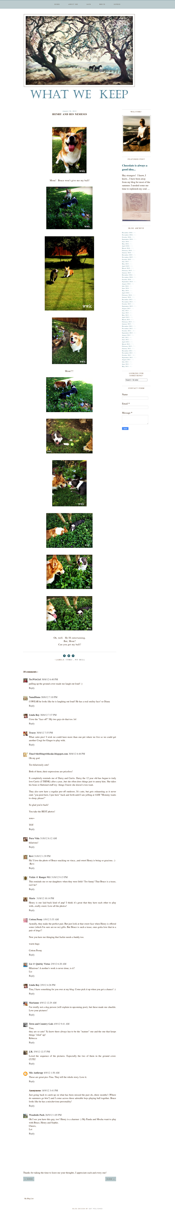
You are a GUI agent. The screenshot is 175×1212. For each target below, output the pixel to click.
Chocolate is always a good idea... (134, 167)
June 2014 (125, 288)
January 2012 (126, 348)
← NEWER (29, 1179)
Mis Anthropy (36, 1072)
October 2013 (127, 304)
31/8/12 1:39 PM (42, 856)
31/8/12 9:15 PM (59, 877)
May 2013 (125, 315)
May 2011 (125, 366)
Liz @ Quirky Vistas (39, 964)
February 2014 (127, 295)
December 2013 (127, 299)
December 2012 (127, 326)
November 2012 (127, 328)
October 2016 (127, 237)
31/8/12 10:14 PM (45, 898)
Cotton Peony (35, 919)
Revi (31, 856)
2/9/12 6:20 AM (58, 963)
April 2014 (126, 293)
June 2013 (125, 313)
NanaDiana (34, 697)
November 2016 (127, 235)
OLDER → (111, 1179)
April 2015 (126, 266)
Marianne (34, 1002)
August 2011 (126, 359)
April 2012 (126, 342)
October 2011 (127, 355)
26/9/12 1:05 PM (53, 1114)
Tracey (32, 732)
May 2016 (125, 244)
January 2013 (126, 324)
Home (57, 4)
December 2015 (127, 255)
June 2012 (125, 339)
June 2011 (125, 364)
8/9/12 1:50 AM (51, 1072)
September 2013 (127, 306)
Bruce (102, 4)
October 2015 (127, 259)
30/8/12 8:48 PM (77, 753)
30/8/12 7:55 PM (45, 732)
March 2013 (126, 319)
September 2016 (127, 239)
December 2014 (127, 275)
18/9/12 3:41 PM (50, 1090)
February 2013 (127, 322)
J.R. (31, 1051)
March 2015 (126, 268)
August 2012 (126, 335)
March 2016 (126, 248)
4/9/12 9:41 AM (61, 1023)
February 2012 (127, 346)
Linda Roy (34, 715)
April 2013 (126, 317)
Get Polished (96, 1208)
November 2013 (127, 302)
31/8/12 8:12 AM (48, 838)
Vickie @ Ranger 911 (40, 877)
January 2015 (126, 273)
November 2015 (127, 257)
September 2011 (127, 357)
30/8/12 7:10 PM (49, 697)
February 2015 (127, 270)
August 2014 (126, 284)
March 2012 (126, 344)
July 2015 (125, 261)
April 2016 (126, 246)
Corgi (69, 660)
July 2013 (125, 310)
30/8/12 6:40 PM (50, 679)
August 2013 (126, 308)
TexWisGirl (35, 679)
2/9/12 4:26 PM (47, 985)
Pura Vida (34, 838)
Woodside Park (37, 1115)
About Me (73, 4)
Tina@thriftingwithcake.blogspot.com (48, 753)
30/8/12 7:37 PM (48, 714)
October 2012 (127, 331)
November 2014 (127, 277)
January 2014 (126, 297)
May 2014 (125, 290)
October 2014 (127, 279)
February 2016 (127, 250)
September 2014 (127, 281)
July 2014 (125, 286)
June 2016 (125, 241)
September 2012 (127, 333)
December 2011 (127, 351)
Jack (89, 4)
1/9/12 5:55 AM (51, 919)
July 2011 (125, 362)
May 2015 (125, 264)
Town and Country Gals (41, 1024)
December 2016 (127, 232)
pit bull (80, 660)
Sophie (117, 4)
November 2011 (127, 353)
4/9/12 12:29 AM (48, 1002)
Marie (32, 898)
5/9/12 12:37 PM (42, 1051)
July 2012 (125, 337)
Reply (32, 688)
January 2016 (126, 252)
